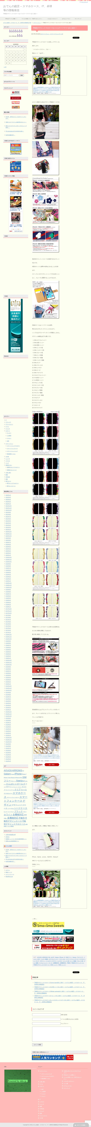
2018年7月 (8, 593)
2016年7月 (8, 645)
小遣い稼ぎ (8, 472)
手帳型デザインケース (77, 963)
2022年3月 (8, 499)
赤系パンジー (54, 965)
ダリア (37, 961)
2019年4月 (8, 574)
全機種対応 (56, 963)
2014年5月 (8, 701)
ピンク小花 (66, 961)
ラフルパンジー (43, 963)
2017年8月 (8, 617)
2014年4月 (8, 703)
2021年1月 (8, 529)
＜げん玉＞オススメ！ (52, 18)
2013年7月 (8, 722)
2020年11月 (8, 533)
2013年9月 (8, 718)
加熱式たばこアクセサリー (13, 467)
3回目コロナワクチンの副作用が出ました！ (16, 122)
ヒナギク (59, 961)
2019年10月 (8, 561)
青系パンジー (62, 965)
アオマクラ (80, 957)
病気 (7, 479)
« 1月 (5, 67)
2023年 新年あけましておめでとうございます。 (16, 117)
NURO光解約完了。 (10, 135)
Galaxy (57, 957)
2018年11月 (8, 585)
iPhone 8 (13, 777)
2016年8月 (8, 643)
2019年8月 (8, 566)
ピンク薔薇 (73, 961)
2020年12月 (8, 531)
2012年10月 (8, 741)
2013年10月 (8, 716)
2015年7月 (8, 671)
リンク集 (66, 1083)
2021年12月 (8, 506)
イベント (14, 787)
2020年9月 (8, 538)
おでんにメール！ (66, 18)
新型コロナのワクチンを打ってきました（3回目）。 (16, 126)
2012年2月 (8, 759)
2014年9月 (8, 692)
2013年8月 (8, 720)
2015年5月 (8, 675)
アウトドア (8, 422)
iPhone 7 (24, 774)
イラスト (19, 787)
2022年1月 (8, 503)
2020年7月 (8, 542)
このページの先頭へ (81, 1125)
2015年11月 (8, 662)
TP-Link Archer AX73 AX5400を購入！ (15, 131)
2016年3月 (8, 654)
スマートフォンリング (12, 451)
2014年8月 (8, 694)
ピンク (5, 811)
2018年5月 (8, 598)
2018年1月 (8, 606)
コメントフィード (10, 874)
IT (40, 1099)
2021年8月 (8, 514)
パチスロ (8, 460)
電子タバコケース (11, 486)
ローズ (50, 963)
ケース (24, 790)
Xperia (74, 957)
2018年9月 (8, 589)
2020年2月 (8, 553)
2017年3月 (8, 628)
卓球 (8, 441)
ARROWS (45, 957)
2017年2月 (8, 630)
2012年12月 (8, 737)
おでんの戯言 (9, 846)
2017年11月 (8, 611)
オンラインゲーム (10, 789)
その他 (7, 456)
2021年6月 (8, 518)
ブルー (24, 811)
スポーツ (8, 430)
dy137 (52, 957)
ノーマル (10, 808)
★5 (24, 781)
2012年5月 (8, 752)
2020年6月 (8, 544)
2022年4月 (8, 497)
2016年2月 (8, 656)
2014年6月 (8, 699)
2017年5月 (8, 623)
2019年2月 (8, 578)
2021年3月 (8, 525)
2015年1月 (8, 684)
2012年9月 (8, 744)
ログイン (8, 870)
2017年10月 (8, 613)
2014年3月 (8, 705)
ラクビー (9, 438)
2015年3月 (8, 679)
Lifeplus (7, 836)
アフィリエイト (9, 424)
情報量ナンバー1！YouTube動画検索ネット (16, 839)
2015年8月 (8, 669)
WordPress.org (9, 876)
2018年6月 (8, 596)
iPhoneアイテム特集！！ (11, 18)
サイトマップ (78, 18)
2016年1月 (8, 658)
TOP (17, 22)
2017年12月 (8, 608)
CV (23, 770)
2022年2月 (8, 501)
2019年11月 (8, 559)
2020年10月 (8, 536)
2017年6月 (8, 621)
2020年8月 (8, 540)
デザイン (42, 961)
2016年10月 (8, 639)
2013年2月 (8, 733)
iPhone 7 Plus (7, 777)
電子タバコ (8, 481)
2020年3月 (8, 551)
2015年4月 (8, 677)
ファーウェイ (11, 811)
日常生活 (8, 477)
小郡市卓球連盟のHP (11, 834)
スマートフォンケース (56, 34)
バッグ (7, 463)
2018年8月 (8, 591)
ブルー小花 (80, 961)
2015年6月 (8, 673)
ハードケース (20, 808)
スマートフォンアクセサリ (13, 445)
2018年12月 (8, 583)
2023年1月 (8, 495)
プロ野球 (9, 435)
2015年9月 (8, 666)
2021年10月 (8, 510)
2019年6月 (8, 570)
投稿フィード (9, 872)
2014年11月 (8, 688)
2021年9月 (8, 512)
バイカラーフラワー (51, 961)
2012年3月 (8, 756)
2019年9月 (8, 563)
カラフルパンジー (53, 959)
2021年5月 (8, 521)
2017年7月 (8, 619)
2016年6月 (8, 647)
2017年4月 (8, 626)
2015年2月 (8, 681)
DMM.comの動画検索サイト (12, 841)
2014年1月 (8, 709)
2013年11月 (8, 714)
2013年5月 (8, 726)
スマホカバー (8, 793)
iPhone (61, 957)
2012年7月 (8, 748)
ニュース (8, 458)
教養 (7, 474)
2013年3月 (8, 731)
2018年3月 (8, 602)
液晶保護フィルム (11, 454)
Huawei (12, 774)
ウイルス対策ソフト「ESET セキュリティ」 (32, 18)
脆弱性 (12, 826)
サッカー (9, 433)
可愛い (5, 818)
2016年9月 (8, 641)
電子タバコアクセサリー (13, 483)
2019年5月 (8, 572)
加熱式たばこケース (12, 470)
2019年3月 (8, 576)
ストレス (8, 428)
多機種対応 (63, 963)
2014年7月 (8, 696)
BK (49, 957)
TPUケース (13, 781)
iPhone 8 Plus (18, 777)
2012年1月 (8, 761)
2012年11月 (8, 739)
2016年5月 (8, 649)
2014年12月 (8, 686)
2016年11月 (8, 636)
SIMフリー (69, 957)
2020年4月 (8, 548)
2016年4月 (8, 651)
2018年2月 (8, 604)
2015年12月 (8, 660)
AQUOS (39, 957)
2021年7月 (8, 516)
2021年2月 (8, 527)
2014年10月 (8, 690)
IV (64, 957)
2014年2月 (8, 707)
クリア (17, 789)
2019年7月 (8, 568)
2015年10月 (8, 664)
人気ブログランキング (16, 94)
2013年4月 (8, 729)
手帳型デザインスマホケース (41, 965)
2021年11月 (8, 508)
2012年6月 (8, 750)
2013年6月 (8, 724)
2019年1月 (8, 581)
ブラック (18, 811)
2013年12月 (8, 711)
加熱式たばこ (9, 465)
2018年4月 (8, 600)
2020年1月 (8, 555)
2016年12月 (8, 634)
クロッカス (62, 959)
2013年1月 (8, 735)
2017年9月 (8, 615)
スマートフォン (45, 34)
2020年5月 (8, 546)
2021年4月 (8, 523)
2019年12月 (8, 557)
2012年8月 (8, 746)
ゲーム (7, 426)
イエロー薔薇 (44, 959)
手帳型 (69, 963)
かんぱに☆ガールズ (15, 784)
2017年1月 (8, 632)
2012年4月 (8, 754)
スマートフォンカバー (13, 797)
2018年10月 (8, 587)
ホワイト (8, 815)
